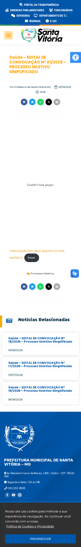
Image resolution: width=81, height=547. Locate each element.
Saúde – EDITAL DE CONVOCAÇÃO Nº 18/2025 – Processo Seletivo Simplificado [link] (40, 340)
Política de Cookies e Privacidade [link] (30, 526)
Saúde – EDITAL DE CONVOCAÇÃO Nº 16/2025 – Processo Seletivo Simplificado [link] (40, 389)
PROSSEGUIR (40, 539)
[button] (67, 6)
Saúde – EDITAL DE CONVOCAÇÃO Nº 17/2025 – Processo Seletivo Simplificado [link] (40, 364)
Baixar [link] (31, 257)
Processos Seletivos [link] (42, 273)
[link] (75, 57)
